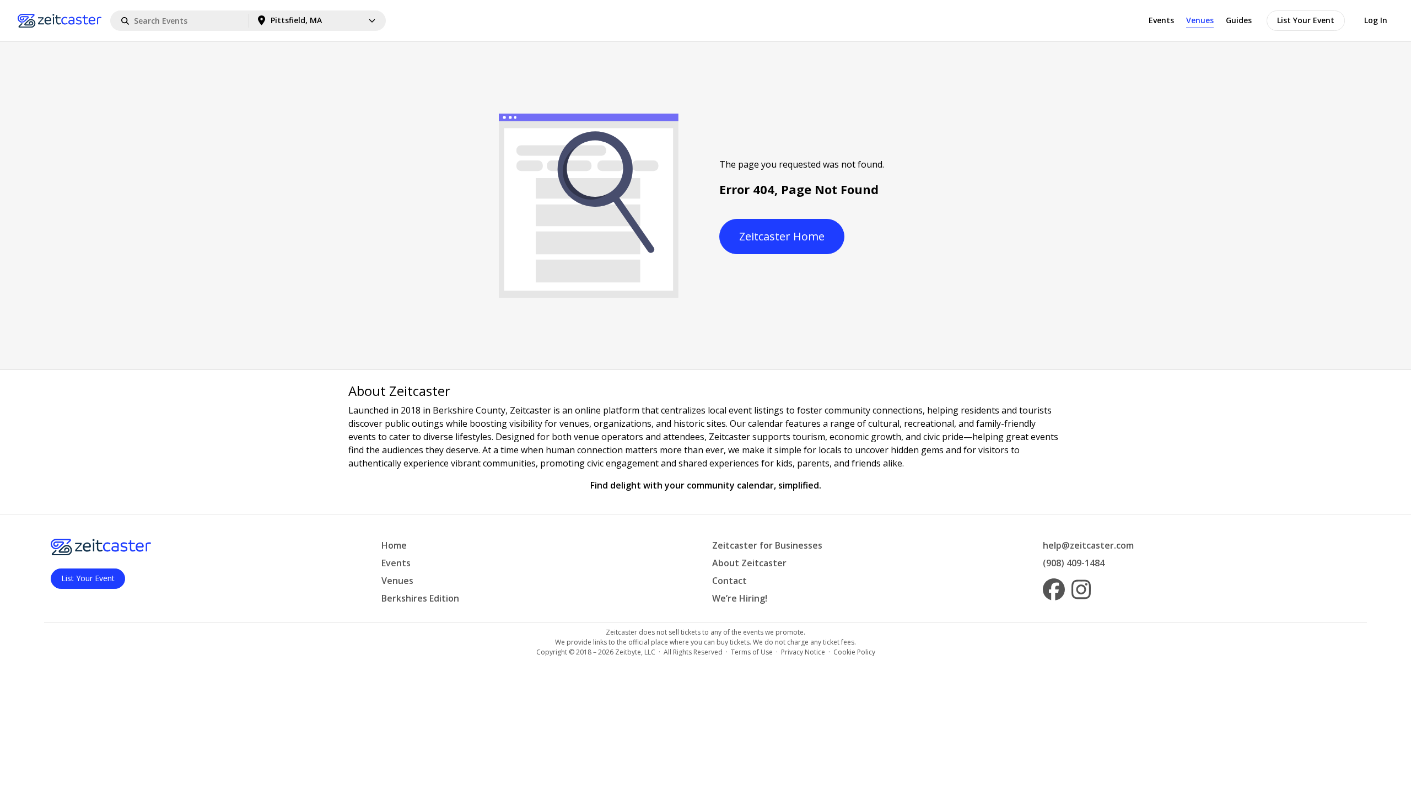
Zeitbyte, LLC (635, 652)
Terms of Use (752, 652)
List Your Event (1305, 20)
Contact (729, 581)
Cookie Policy (854, 652)
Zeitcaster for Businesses (767, 545)
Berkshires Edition (420, 598)
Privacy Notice (803, 652)
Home (394, 545)
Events (1161, 20)
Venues (1200, 20)
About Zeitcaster (749, 563)
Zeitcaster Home (782, 236)
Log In (1375, 20)
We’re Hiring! (739, 598)
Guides (1239, 20)
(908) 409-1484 (1074, 563)
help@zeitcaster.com (1088, 545)
